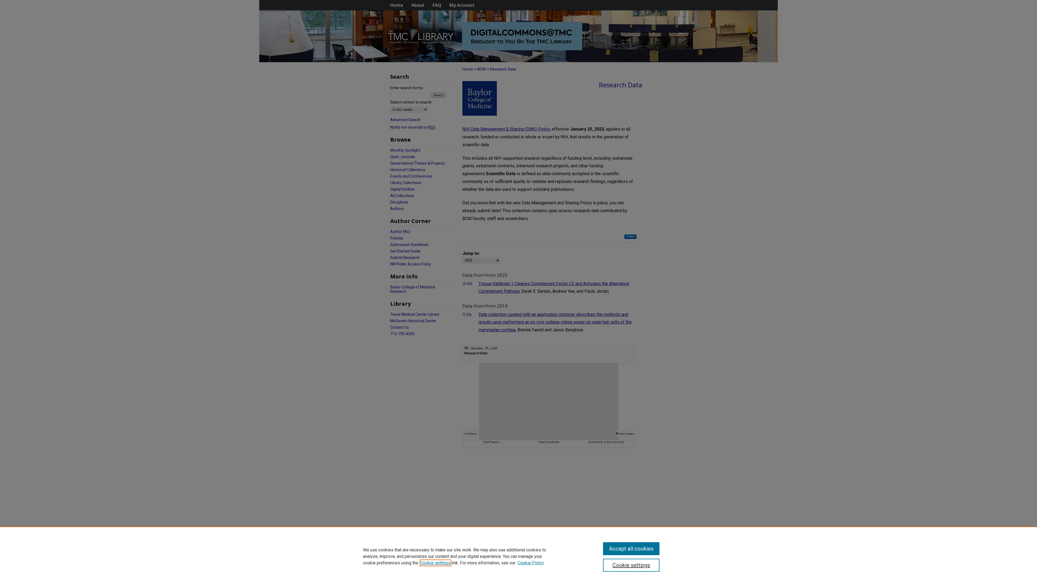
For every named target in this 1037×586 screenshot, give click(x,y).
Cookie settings (435, 562)
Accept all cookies (631, 548)
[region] (518, 556)
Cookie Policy (531, 562)
